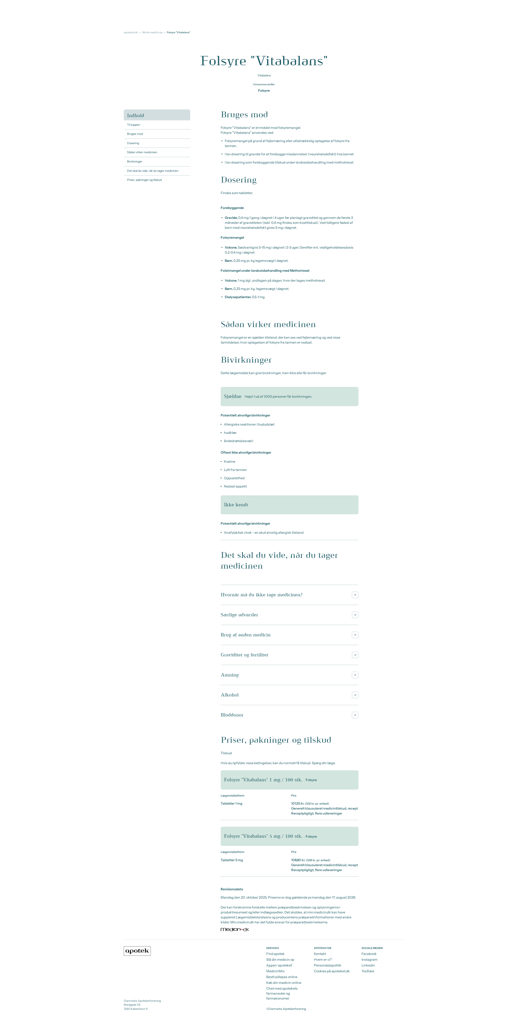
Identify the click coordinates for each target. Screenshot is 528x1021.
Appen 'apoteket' (279, 965)
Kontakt (320, 954)
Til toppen (133, 125)
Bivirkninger (134, 161)
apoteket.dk (131, 32)
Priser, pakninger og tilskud (144, 180)
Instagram (369, 959)
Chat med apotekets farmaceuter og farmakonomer (282, 993)
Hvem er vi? (323, 959)
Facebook (369, 954)
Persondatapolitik (327, 965)
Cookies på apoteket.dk (332, 971)
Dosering (133, 143)
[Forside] (137, 951)
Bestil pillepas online (281, 977)
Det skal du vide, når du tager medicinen (152, 171)
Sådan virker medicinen (142, 152)
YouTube (368, 971)
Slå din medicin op (152, 32)
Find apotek (275, 954)
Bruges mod (135, 134)
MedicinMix (275, 971)
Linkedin (368, 965)
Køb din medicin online (283, 983)
